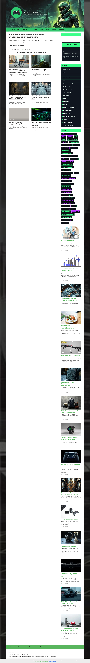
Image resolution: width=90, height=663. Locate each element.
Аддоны (35, 29)
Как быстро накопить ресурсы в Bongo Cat (16, 123)
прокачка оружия (67, 195)
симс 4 (74, 206)
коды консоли (66, 175)
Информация (26, 29)
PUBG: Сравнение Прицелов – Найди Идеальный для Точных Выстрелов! (70, 575)
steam (63, 139)
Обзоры (54, 29)
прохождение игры (67, 200)
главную (22, 49)
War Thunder (67, 78)
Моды (47, 29)
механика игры (66, 189)
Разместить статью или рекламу (58, 646)
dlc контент (72, 134)
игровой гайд (66, 170)
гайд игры (65, 159)
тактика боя (75, 211)
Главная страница (15, 29)
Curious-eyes (31, 12)
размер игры (66, 206)
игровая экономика (67, 167)
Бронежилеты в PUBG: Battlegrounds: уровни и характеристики (68, 384)
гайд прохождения (67, 161)
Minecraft (66, 101)
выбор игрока (66, 150)
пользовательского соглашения (41, 661)
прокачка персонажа (68, 197)
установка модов (67, 220)
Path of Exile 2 (67, 86)
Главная (12, 646)
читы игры (65, 222)
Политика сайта (33, 646)
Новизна (61, 29)
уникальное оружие (68, 214)
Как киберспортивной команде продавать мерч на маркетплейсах (70, 270)
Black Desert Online (68, 84)
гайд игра (65, 156)
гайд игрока (73, 156)
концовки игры (66, 181)
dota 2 (63, 136)
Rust (64, 72)
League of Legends (68, 107)
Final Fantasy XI (67, 89)
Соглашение (43, 646)
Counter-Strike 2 (67, 110)
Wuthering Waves (68, 125)
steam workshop (72, 139)
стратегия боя (66, 211)
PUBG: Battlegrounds (69, 116)
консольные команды (68, 178)
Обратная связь (21, 646)
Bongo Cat (66, 95)
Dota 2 (65, 98)
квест (76, 172)
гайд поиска (74, 159)
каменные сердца (67, 172)
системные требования (69, 209)
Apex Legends (67, 92)
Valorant (65, 119)
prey (76, 136)
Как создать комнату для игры (70, 519)
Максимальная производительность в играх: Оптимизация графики (69, 327)
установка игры (66, 217)
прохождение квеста (68, 203)
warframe (64, 142)
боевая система (66, 145)
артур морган (74, 142)
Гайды (41, 29)
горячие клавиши (67, 164)
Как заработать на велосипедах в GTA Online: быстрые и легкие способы (18, 71)
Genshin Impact (67, 122)
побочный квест (66, 192)
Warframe (66, 81)
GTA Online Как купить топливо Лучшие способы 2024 (40, 97)
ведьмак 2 (76, 145)
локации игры (66, 186)
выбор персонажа (67, 153)
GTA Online (66, 113)
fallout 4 (70, 136)
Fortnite (65, 104)
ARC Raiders (66, 75)
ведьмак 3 (65, 147)
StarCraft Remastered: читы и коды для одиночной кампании (41, 124)
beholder (64, 134)
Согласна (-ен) (52, 661)
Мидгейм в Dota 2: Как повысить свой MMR (38, 70)
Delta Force (66, 69)
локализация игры (67, 184)
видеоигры (73, 147)
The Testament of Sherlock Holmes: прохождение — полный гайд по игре (17, 97)
